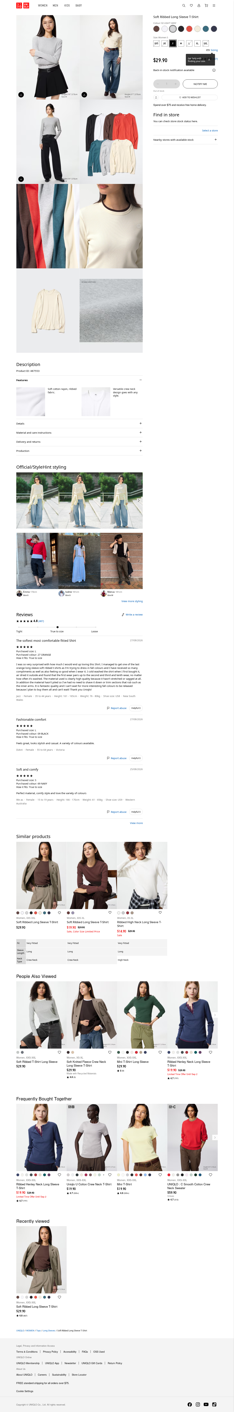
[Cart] (206, 5)
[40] (197, 29)
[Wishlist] (191, 5)
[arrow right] (139, 500)
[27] (189, 29)
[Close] (209, 59)
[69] (214, 29)
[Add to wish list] (54, 476)
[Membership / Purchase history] (199, 5)
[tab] (43, 5)
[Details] (214, 70)
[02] (173, 29)
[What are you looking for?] (184, 5)
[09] (181, 29)
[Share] (156, 97)
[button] (30, 401)
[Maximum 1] (175, 83)
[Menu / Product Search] (214, 5)
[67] (206, 29)
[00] (165, 29)
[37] (156, 29)
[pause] (139, 226)
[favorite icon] (59, 1052)
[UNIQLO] (22, 5)
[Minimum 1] (157, 83)
